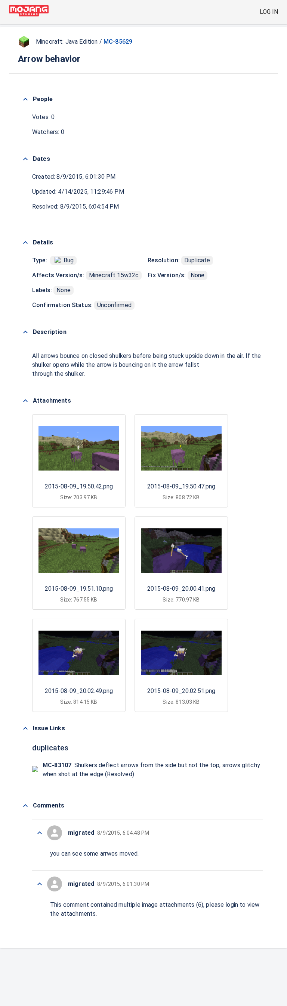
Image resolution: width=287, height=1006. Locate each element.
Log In (269, 11)
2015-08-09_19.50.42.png (79, 486)
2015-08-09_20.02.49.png (79, 690)
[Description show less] (25, 332)
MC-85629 (118, 41)
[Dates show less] (25, 158)
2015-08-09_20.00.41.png (181, 588)
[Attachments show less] (25, 400)
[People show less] (25, 99)
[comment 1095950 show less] (39, 884)
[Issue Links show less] (25, 728)
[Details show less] (25, 242)
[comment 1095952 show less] (39, 832)
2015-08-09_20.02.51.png (181, 690)
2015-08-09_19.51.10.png (79, 588)
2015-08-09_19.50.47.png (181, 486)
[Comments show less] (25, 805)
